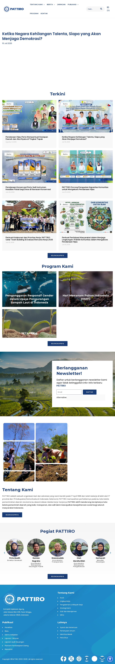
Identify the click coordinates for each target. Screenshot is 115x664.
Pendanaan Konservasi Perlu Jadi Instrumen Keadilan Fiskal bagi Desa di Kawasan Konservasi (28, 188)
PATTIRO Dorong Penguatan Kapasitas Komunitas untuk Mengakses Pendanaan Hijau (85, 188)
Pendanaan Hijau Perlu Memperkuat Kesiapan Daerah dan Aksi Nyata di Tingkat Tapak (27, 138)
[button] (5, 52)
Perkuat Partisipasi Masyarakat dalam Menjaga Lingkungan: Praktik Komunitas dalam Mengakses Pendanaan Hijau (85, 239)
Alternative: (61, 397)
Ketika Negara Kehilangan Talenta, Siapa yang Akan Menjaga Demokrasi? (83, 138)
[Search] (101, 9)
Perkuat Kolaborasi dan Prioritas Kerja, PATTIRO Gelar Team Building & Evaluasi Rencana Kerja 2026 (29, 238)
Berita (9, 104)
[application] (44, 4)
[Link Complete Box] (29, 289)
